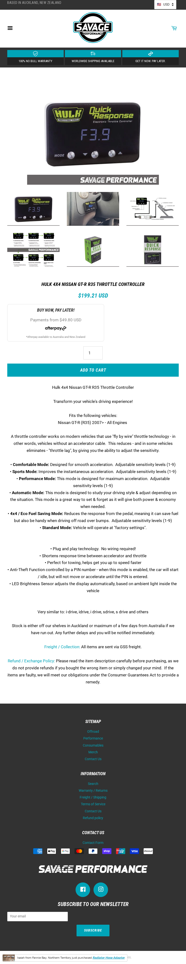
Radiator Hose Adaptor (109, 957)
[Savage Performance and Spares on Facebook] (83, 890)
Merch (93, 752)
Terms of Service (93, 804)
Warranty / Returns (93, 791)
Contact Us (93, 759)
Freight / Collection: (62, 646)
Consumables (93, 745)
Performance (93, 738)
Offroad (93, 732)
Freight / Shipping (93, 797)
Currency (165, 4)
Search (93, 784)
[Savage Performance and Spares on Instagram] (100, 890)
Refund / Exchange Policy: (31, 660)
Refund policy (93, 818)
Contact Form (93, 843)
